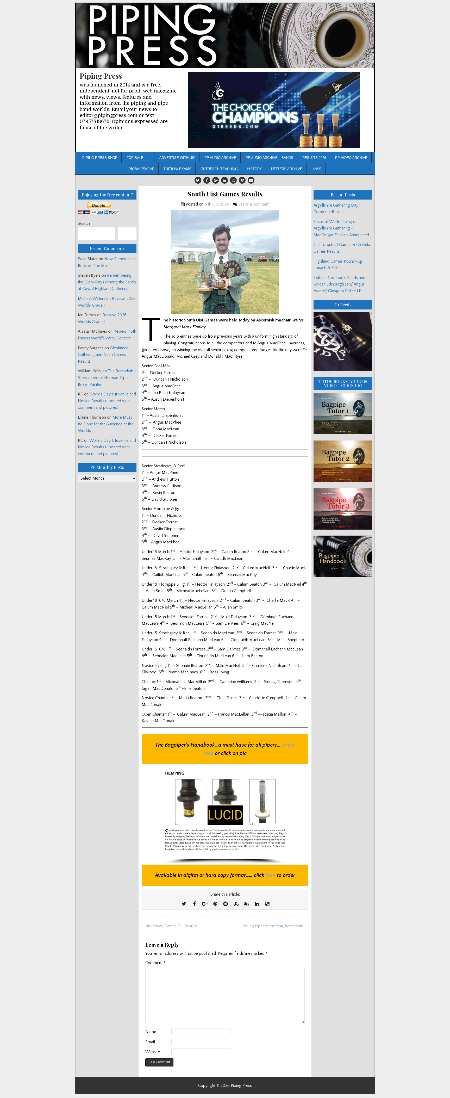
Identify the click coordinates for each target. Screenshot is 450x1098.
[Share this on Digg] (246, 904)
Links (316, 169)
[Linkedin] (224, 180)
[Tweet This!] (184, 904)
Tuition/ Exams (177, 169)
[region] (273, 110)
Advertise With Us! (177, 158)
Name (150, 1031)
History (254, 169)
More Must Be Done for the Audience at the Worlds (105, 424)
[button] (273, 110)
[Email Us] (251, 180)
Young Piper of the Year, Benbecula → (275, 926)
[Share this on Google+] (205, 904)
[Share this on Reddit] (225, 904)
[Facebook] (206, 180)
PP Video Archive (351, 158)
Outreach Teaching (219, 169)
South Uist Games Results (225, 194)
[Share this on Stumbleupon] (236, 904)
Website (152, 1052)
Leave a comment (254, 204)
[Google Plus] (215, 180)
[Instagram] (233, 180)
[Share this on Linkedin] (257, 904)
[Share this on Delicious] (267, 904)
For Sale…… (138, 158)
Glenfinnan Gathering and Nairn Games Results (103, 355)
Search (84, 223)
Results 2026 (314, 158)
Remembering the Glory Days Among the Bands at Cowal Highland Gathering (107, 282)
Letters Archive (286, 169)
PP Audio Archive (220, 158)
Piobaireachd (141, 169)
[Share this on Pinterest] (215, 904)
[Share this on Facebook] (194, 904)
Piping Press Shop (99, 158)
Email (150, 1042)
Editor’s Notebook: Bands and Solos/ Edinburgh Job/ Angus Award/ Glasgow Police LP (339, 284)
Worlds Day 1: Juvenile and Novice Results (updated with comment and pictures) (107, 401)
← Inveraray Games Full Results (169, 926)
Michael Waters (91, 298)
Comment (155, 962)
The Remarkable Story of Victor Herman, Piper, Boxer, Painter (107, 378)
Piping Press (101, 75)
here (271, 875)
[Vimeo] (242, 180)
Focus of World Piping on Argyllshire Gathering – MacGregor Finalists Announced (341, 228)
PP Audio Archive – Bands (269, 158)
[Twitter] (198, 180)
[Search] (127, 233)
